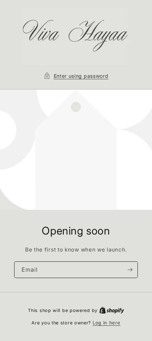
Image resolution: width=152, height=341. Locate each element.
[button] (76, 75)
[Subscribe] (130, 269)
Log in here (107, 322)
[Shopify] (111, 310)
